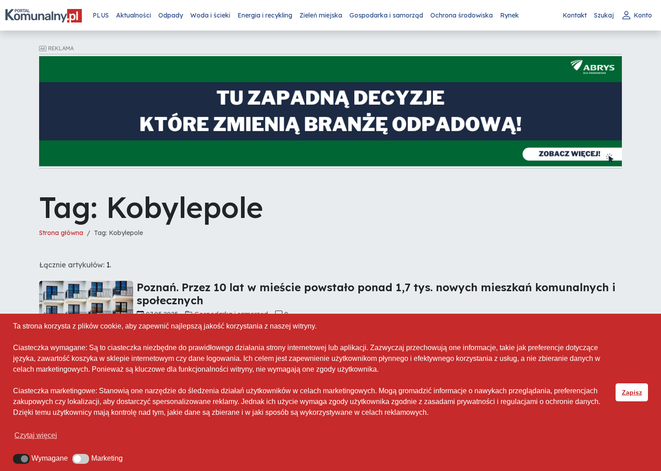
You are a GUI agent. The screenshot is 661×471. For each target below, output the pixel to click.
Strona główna (61, 233)
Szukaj (604, 15)
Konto (643, 15)
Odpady (170, 15)
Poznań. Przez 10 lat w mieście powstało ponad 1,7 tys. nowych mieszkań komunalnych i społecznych (376, 293)
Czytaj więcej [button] (35, 435)
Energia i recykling (264, 15)
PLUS (101, 15)
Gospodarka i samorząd (386, 15)
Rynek (509, 15)
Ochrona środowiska (461, 15)
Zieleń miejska (320, 15)
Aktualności (133, 15)
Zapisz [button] (632, 392)
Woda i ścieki (210, 15)
